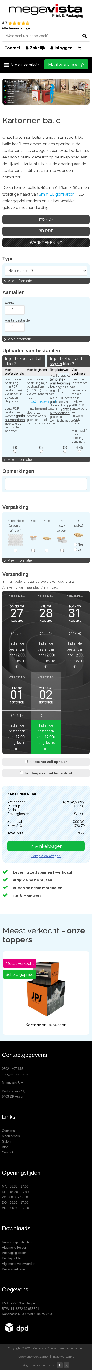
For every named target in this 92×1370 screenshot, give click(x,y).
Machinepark (11, 1136)
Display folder (11, 1258)
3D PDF (46, 231)
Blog (5, 1147)
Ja (79, 549)
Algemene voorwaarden (18, 1264)
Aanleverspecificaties (17, 1242)
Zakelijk (37, 48)
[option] (46, 92)
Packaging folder (14, 1253)
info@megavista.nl (41, 401)
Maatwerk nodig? (66, 64)
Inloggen (64, 48)
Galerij (6, 1141)
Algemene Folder (14, 1247)
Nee (80, 544)
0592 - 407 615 (12, 1069)
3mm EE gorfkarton (57, 194)
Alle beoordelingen (17, 28)
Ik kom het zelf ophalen (48, 762)
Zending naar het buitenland (47, 773)
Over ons (8, 1131)
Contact (12, 48)
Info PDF (46, 219)
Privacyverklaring (14, 1269)
